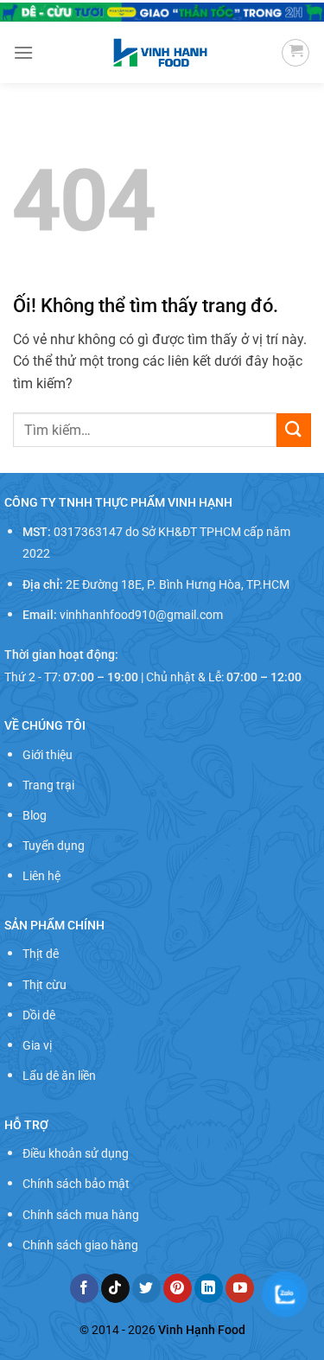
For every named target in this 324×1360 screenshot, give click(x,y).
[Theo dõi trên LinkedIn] (208, 1288)
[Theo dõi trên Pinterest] (177, 1288)
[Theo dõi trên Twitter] (146, 1288)
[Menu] (23, 52)
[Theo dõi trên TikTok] (115, 1288)
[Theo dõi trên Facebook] (84, 1288)
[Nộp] (293, 430)
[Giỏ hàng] (295, 53)
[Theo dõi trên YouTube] (240, 1288)
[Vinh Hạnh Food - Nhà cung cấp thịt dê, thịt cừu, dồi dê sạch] (160, 52)
